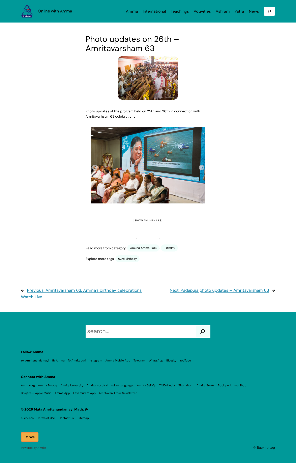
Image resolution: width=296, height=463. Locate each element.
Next (200, 166)
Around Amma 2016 (143, 248)
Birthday (169, 248)
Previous (94, 166)
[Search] (203, 331)
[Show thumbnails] (148, 220)
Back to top (266, 447)
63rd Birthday (127, 259)
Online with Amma (55, 11)
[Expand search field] (269, 11)
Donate (30, 437)
